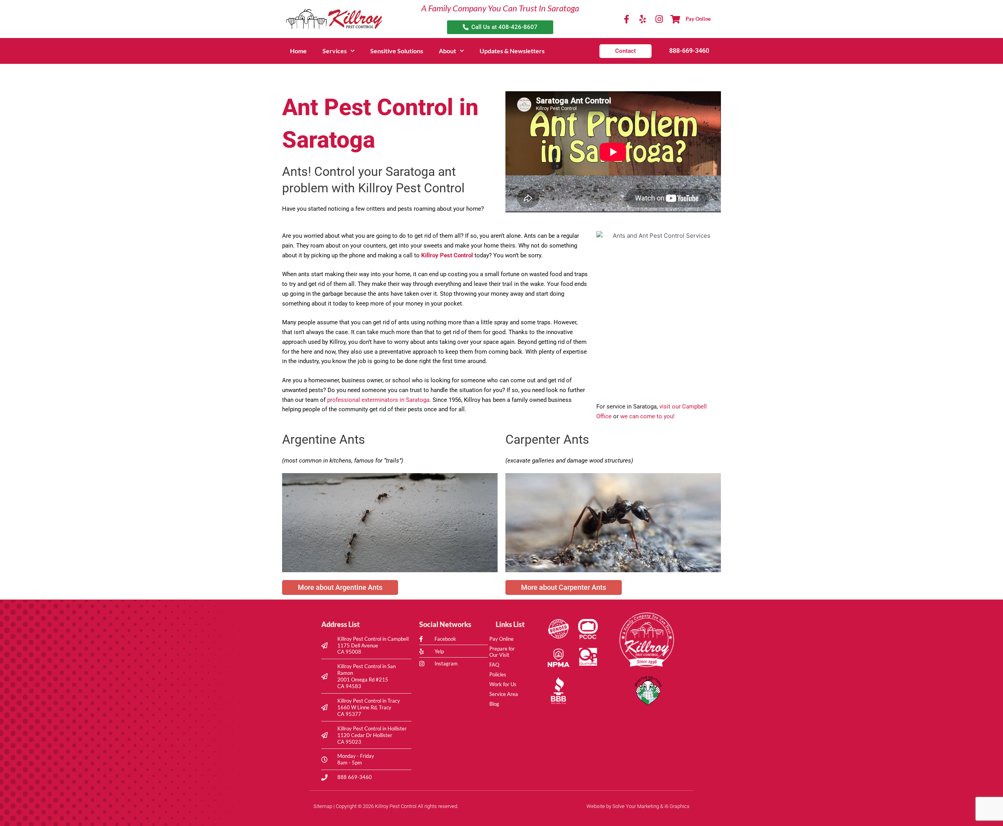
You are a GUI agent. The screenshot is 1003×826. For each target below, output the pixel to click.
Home (298, 50)
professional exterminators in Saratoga (378, 399)
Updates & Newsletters (512, 50)
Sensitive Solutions (396, 50)
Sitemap (322, 806)
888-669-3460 (689, 50)
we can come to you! (647, 416)
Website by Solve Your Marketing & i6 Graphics (638, 806)
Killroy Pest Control (447, 255)
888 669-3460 (354, 777)
